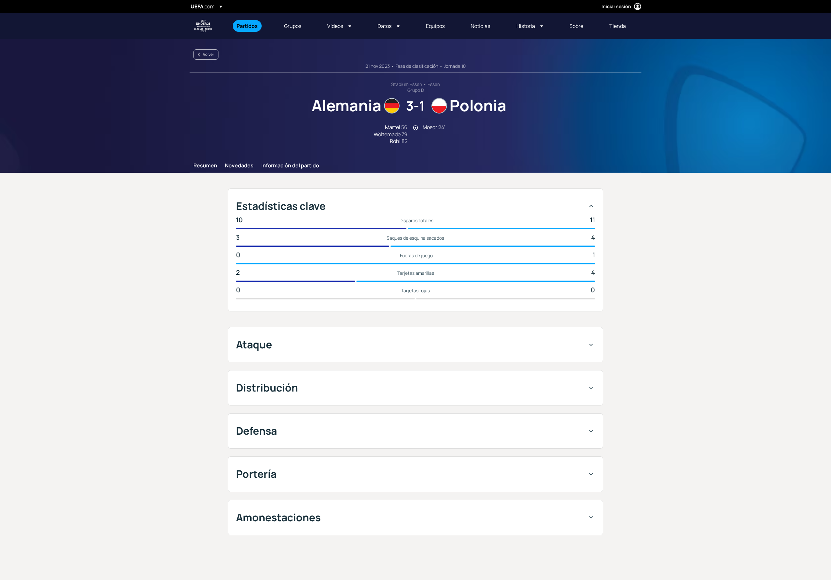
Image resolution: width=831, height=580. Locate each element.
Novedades (239, 166)
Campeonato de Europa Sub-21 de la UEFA (203, 26)
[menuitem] (252, 26)
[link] (247, 26)
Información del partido (290, 166)
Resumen (205, 166)
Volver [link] (208, 54)
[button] (339, 26)
